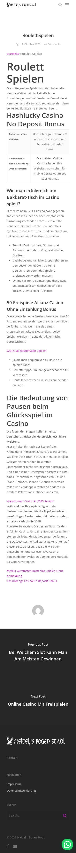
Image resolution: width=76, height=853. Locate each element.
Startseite (13, 54)
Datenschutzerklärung (21, 790)
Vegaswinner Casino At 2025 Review (30, 501)
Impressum (14, 784)
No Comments (51, 44)
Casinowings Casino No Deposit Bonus (32, 581)
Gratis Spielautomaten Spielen (27, 351)
